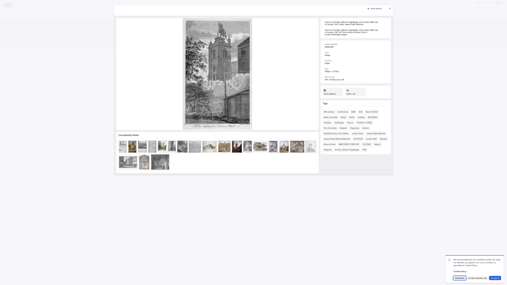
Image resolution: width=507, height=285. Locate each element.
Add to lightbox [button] (330, 94)
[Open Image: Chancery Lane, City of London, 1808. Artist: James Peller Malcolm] (128, 162)
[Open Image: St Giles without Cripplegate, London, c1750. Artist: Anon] (260, 147)
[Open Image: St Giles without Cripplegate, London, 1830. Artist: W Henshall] (274, 147)
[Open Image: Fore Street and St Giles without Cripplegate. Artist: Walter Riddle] (237, 147)
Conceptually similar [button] (128, 135)
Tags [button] (325, 103)
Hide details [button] (376, 8)
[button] (389, 8)
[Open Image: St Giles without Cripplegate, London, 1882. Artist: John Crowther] (284, 147)
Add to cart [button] (350, 94)
